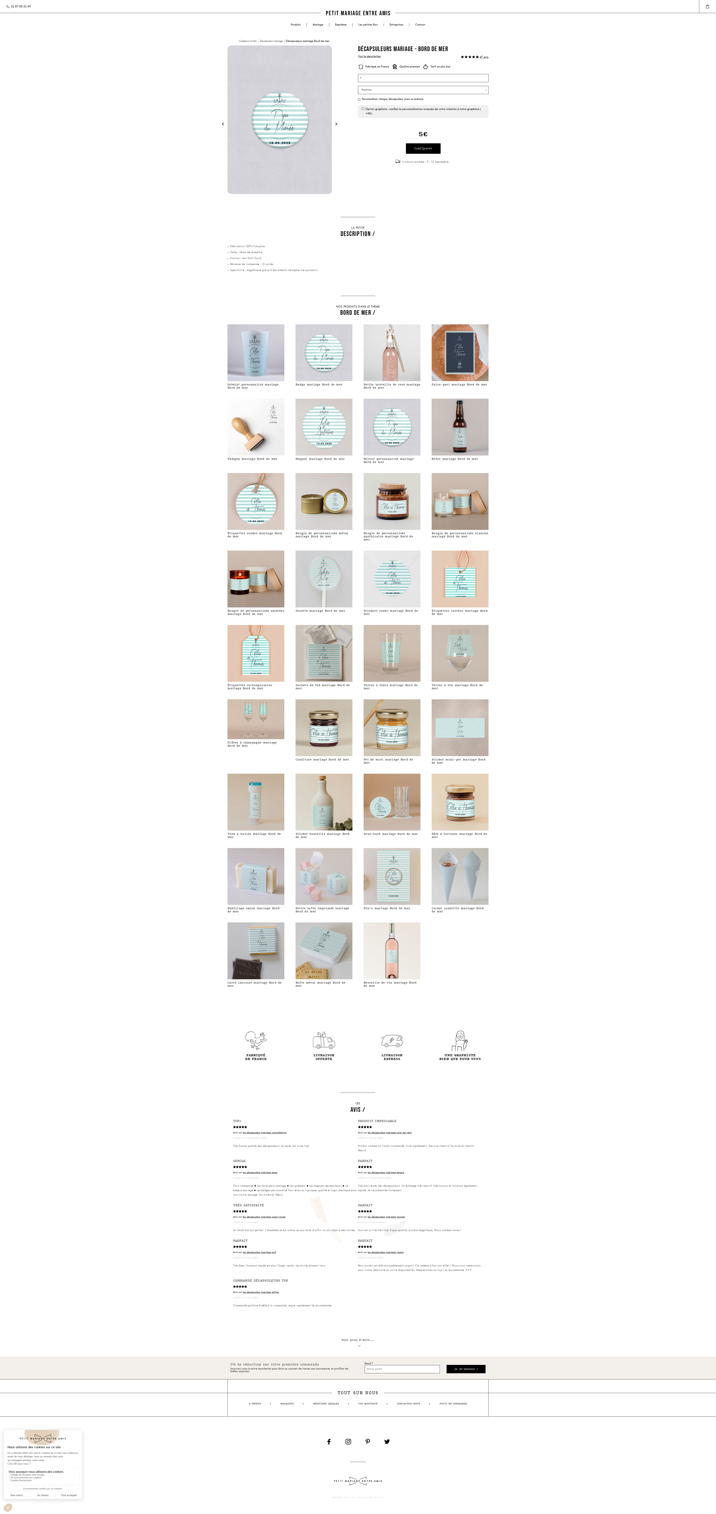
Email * (369, 1363)
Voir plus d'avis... (358, 1340)
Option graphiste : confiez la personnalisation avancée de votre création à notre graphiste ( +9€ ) (423, 111)
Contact (420, 25)
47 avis (484, 57)
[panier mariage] (707, 6)
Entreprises (396, 25)
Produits (296, 25)
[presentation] (223, 124)
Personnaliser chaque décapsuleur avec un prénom (392, 99)
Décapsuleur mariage (271, 41)
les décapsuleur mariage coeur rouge (264, 1217)
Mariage (318, 25)
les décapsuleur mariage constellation (265, 1133)
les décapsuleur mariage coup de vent (390, 1133)
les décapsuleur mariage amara (386, 1172)
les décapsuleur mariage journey (386, 1217)
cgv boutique (367, 1404)
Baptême (341, 25)
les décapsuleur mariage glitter (261, 1292)
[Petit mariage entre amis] (358, 13)
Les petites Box (368, 25)
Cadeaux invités (248, 41)
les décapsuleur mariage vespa (385, 1252)
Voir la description (369, 56)
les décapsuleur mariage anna (260, 1172)
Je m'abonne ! (466, 1369)
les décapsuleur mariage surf (259, 1252)
